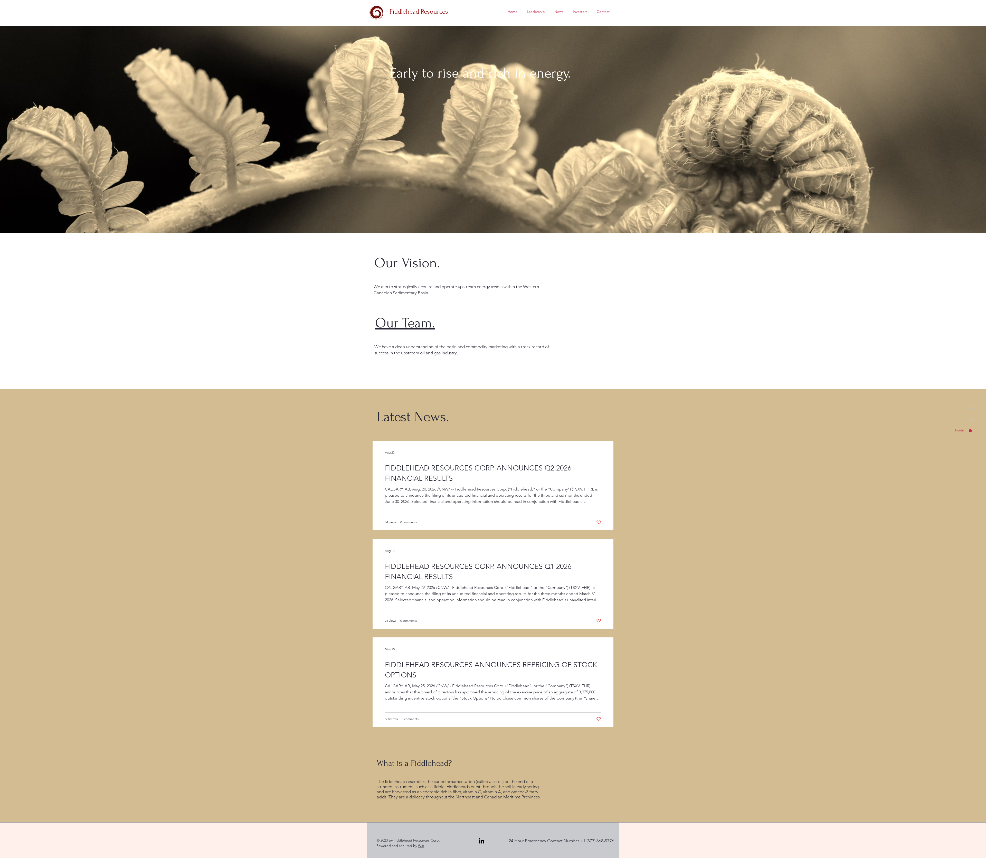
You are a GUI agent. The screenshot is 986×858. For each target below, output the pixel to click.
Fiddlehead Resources (419, 11)
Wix (421, 845)
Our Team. (405, 323)
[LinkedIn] (481, 841)
